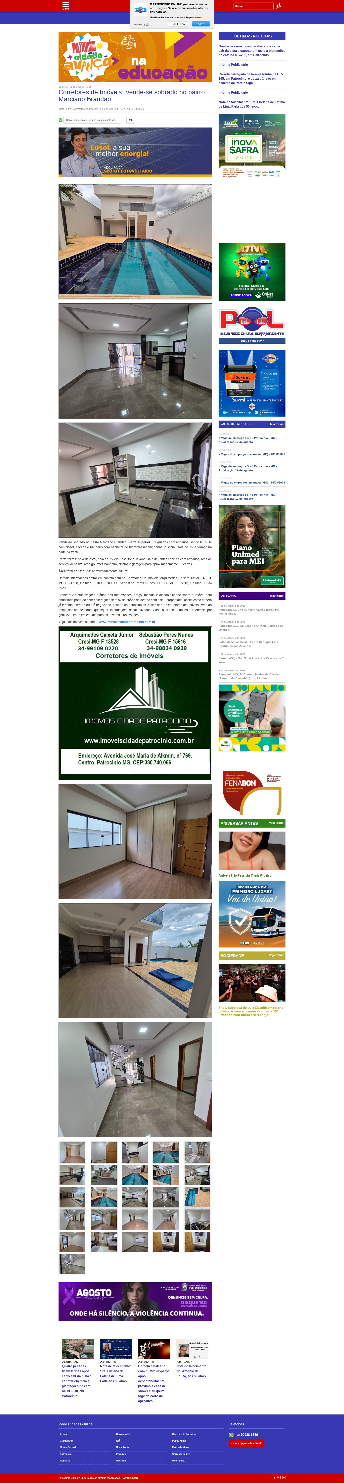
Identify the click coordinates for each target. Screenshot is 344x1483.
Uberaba (120, 1460)
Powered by (140, 24)
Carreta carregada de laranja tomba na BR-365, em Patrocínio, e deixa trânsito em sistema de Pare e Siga (251, 79)
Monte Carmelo (68, 1447)
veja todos (276, 822)
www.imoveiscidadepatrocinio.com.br (127, 622)
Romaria (64, 1460)
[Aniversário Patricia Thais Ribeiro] (252, 851)
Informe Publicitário (233, 64)
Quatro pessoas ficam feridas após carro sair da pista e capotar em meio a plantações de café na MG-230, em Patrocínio (77, 1381)
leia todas (276, 424)
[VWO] (150, 24)
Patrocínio (65, 1454)
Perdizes (120, 1454)
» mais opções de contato (246, 1443)
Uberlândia (178, 1460)
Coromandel (122, 1434)
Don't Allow (178, 24)
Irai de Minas (179, 1440)
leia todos (276, 595)
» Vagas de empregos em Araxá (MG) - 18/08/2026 (252, 454)
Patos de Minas (180, 1447)
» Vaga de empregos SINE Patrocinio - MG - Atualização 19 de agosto (248, 439)
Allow (201, 24)
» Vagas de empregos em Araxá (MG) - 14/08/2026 (252, 482)
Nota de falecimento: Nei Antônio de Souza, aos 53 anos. (191, 1371)
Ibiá (117, 1440)
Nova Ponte (122, 1447)
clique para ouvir (252, 340)
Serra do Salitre (180, 1454)
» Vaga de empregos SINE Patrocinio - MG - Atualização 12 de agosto (248, 496)
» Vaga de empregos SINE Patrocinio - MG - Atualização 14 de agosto (248, 468)
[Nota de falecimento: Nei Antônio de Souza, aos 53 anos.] (192, 1349)
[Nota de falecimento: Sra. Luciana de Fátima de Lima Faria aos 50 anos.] (116, 1349)
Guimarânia (66, 1440)
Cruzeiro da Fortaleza (183, 1434)
